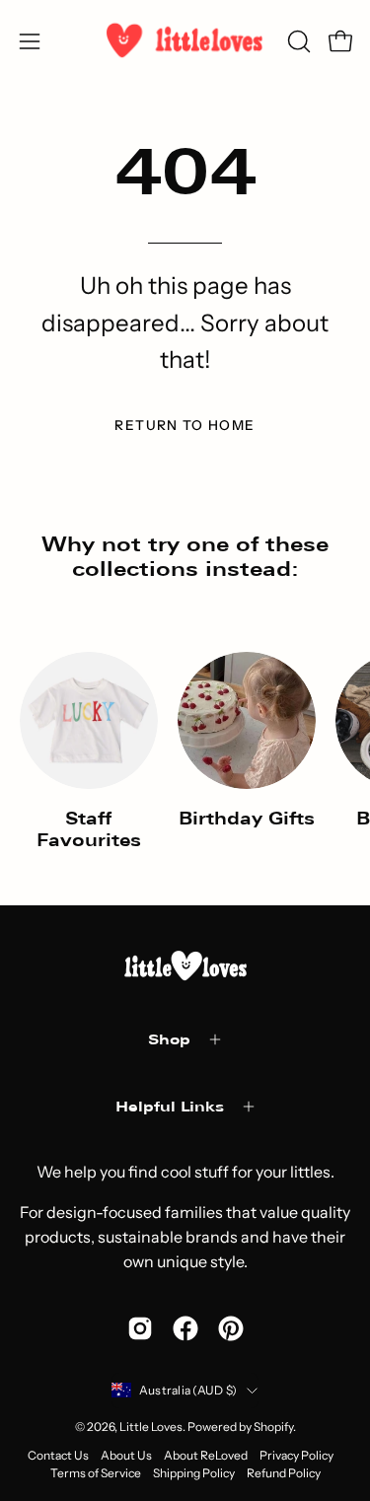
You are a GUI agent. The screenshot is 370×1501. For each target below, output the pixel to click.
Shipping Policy (194, 1472)
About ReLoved (206, 1455)
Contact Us (58, 1455)
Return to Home (184, 425)
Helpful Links (169, 1106)
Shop (169, 1039)
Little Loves (151, 1426)
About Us (126, 1455)
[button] (297, 41)
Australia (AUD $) (188, 1390)
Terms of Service (95, 1472)
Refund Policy (284, 1472)
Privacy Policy (296, 1455)
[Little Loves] (185, 41)
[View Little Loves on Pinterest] (231, 1328)
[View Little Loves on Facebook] (185, 1328)
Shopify (273, 1426)
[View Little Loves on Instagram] (140, 1328)
